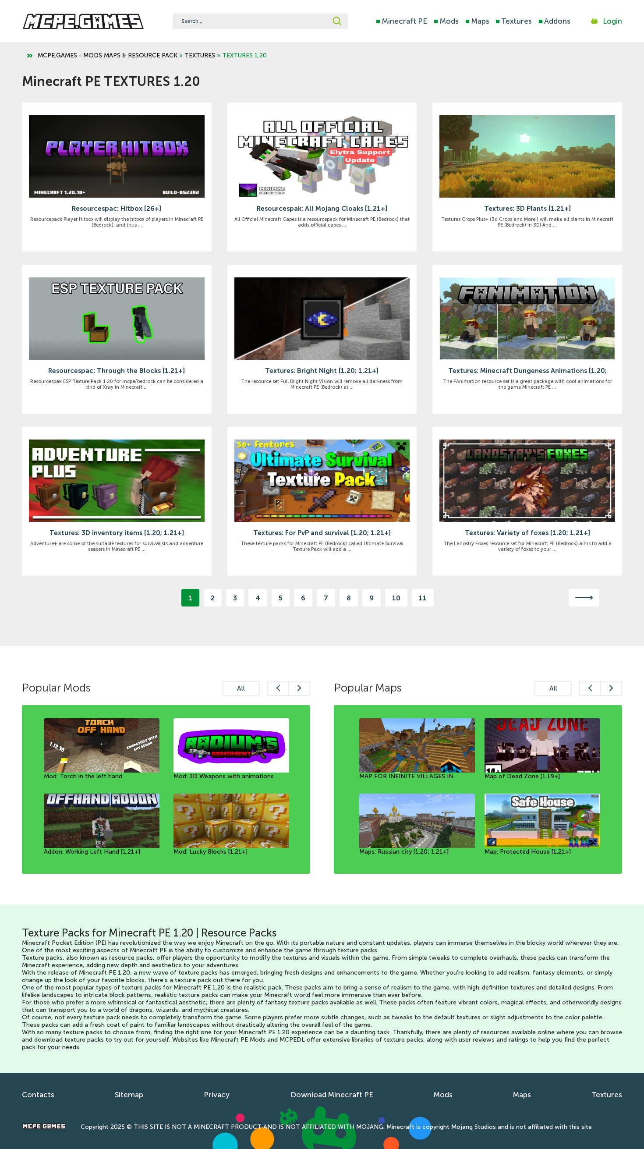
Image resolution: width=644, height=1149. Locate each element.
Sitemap (129, 1094)
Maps (477, 21)
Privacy (217, 1094)
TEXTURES (199, 55)
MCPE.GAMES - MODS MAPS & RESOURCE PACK (107, 55)
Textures (513, 21)
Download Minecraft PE (331, 1094)
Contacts (38, 1094)
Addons (554, 21)
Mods (446, 21)
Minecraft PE (401, 21)
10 (396, 598)
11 (423, 598)
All (241, 688)
